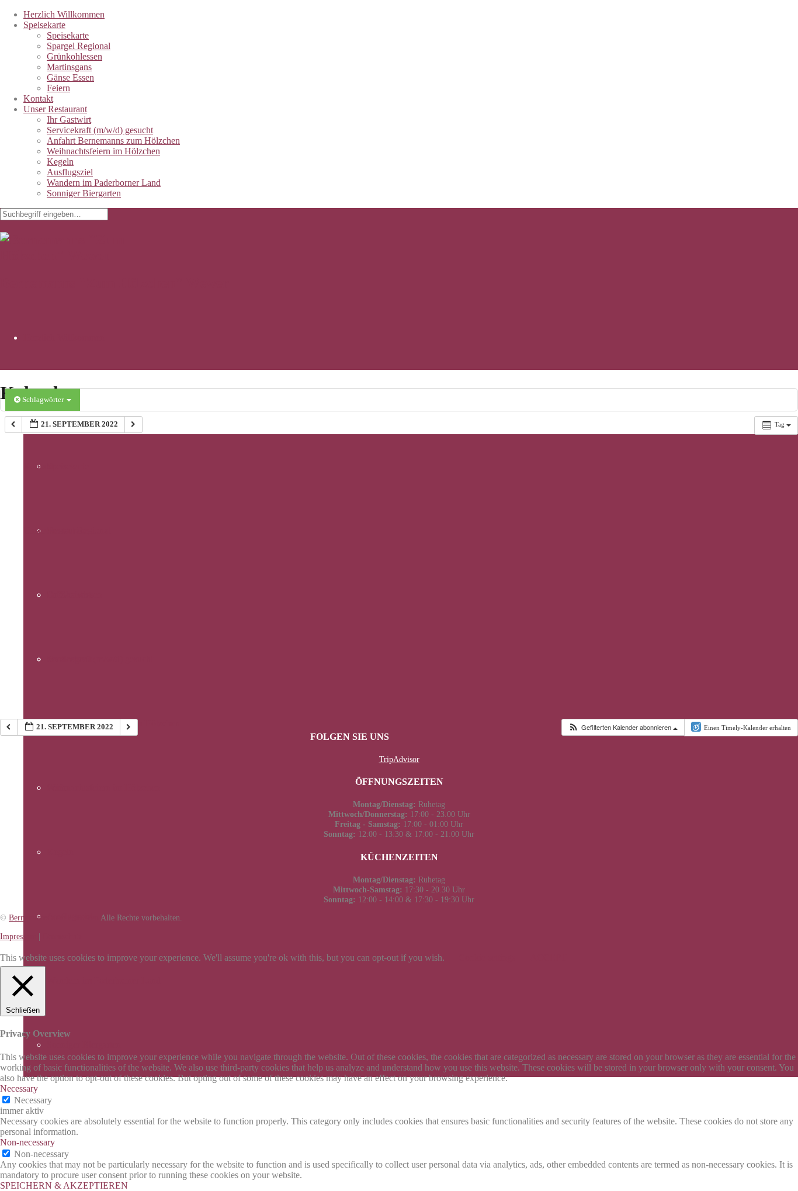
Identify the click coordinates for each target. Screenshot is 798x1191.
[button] (622, 727)
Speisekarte (44, 25)
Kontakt (38, 98)
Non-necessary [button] (27, 1142)
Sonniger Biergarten (84, 193)
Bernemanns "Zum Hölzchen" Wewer (114, 282)
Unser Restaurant (55, 109)
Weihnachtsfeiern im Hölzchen (103, 151)
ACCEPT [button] (548, 958)
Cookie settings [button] (487, 958)
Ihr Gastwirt (69, 119)
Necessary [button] (19, 1088)
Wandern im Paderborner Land (104, 183)
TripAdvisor (399, 759)
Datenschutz (62, 936)
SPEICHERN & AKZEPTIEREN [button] (64, 1185)
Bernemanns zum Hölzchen (54, 917)
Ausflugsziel (70, 172)
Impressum (18, 936)
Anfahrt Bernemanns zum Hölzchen (113, 141)
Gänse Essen (70, 77)
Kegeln (60, 162)
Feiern (58, 88)
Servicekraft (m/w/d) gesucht (100, 130)
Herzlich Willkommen (64, 14)
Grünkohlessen (74, 56)
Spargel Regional (78, 46)
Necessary (33, 1100)
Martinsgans (69, 67)
